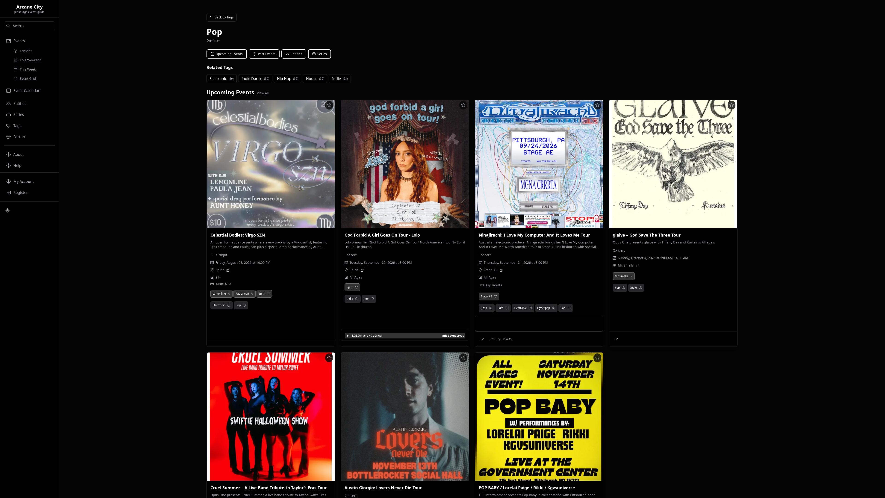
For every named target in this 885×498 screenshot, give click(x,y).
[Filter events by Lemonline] (229, 293)
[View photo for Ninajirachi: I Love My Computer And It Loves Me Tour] (539, 164)
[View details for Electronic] (229, 305)
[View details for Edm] (507, 308)
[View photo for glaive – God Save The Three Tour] (673, 164)
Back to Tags (224, 17)
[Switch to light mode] (8, 210)
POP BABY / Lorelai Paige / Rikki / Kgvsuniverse (527, 487)
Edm (500, 308)
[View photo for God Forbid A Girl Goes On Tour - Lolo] (405, 164)
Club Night (218, 255)
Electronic (218, 305)
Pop (238, 305)
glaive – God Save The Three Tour (647, 235)
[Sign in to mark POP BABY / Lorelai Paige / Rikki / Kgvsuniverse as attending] (597, 357)
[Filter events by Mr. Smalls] (631, 276)
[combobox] (29, 25)
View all (263, 93)
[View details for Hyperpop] (553, 308)
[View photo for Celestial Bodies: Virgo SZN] (271, 164)
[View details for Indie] (357, 299)
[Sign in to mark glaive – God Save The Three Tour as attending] (731, 105)
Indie (350, 299)
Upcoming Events (229, 54)
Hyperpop (543, 308)
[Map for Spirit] (228, 270)
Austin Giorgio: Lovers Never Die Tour (383, 487)
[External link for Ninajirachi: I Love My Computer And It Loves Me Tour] (482, 339)
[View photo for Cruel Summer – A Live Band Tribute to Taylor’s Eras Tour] (271, 417)
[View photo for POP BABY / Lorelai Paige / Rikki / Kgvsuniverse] (539, 417)
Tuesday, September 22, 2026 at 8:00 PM (381, 262)
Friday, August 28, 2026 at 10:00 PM (242, 262)
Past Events (266, 54)
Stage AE (490, 270)
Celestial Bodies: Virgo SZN (237, 235)
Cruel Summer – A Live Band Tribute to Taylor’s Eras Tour (268, 487)
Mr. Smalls (626, 265)
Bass (484, 308)
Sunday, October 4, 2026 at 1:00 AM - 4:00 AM (653, 258)
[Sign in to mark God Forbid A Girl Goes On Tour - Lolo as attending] (463, 105)
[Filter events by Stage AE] (495, 296)
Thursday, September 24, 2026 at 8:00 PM (516, 262)
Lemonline (219, 294)
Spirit (219, 270)
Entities (296, 54)
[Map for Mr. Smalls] (638, 265)
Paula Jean (242, 294)
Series (322, 54)
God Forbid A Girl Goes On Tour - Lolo (382, 235)
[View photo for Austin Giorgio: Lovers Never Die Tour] (405, 417)
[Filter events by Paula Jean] (252, 293)
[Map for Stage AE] (501, 270)
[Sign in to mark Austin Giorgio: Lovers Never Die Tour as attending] (463, 357)
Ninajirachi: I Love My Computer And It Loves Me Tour (534, 235)
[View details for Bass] (490, 308)
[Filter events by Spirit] (268, 293)
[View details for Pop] (244, 305)
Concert (351, 255)
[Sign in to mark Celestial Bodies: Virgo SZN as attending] (329, 105)
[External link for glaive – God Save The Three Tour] (616, 339)
